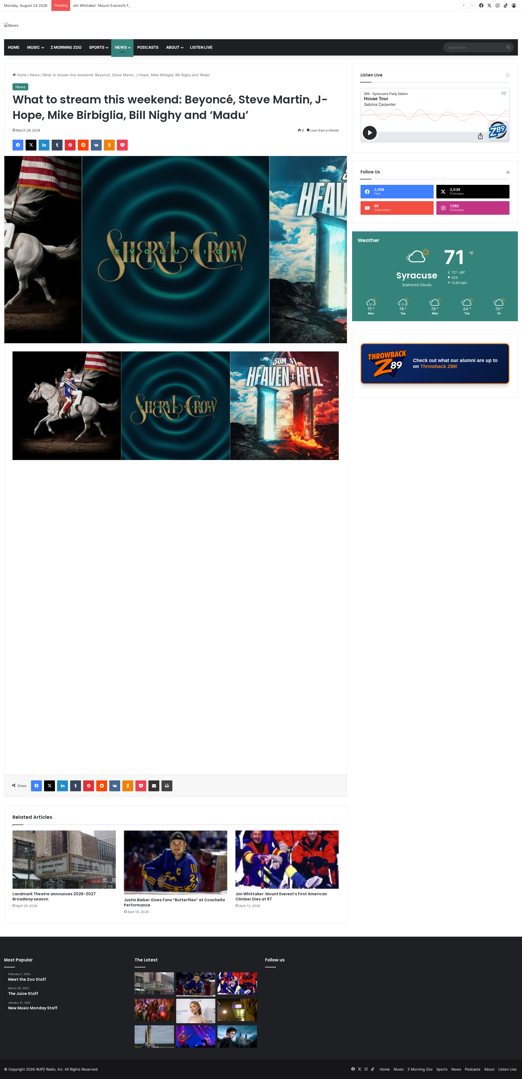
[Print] (166, 785)
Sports (96, 47)
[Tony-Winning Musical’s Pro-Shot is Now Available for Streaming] (237, 1010)
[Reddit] (83, 145)
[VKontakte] (96, 145)
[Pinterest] (70, 145)
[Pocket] (122, 145)
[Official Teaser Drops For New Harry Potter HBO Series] (237, 1036)
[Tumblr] (57, 145)
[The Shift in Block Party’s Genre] (196, 1036)
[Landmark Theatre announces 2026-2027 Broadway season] (64, 859)
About (172, 47)
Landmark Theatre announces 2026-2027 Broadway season (54, 896)
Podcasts (148, 47)
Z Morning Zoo (66, 47)
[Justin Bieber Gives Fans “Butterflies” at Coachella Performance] (175, 862)
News (121, 47)
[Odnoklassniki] (109, 145)
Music (33, 47)
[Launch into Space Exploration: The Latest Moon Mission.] (154, 1036)
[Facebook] (18, 145)
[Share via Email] (153, 785)
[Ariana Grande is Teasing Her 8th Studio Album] (196, 1011)
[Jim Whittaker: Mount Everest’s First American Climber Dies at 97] (287, 859)
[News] (11, 25)
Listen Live (201, 47)
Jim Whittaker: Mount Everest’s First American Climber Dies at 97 (128, 5)
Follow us (275, 960)
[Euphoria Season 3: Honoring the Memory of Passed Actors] (154, 1010)
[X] (31, 145)
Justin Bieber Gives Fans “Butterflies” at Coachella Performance (174, 902)
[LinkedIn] (44, 145)
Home (14, 47)
